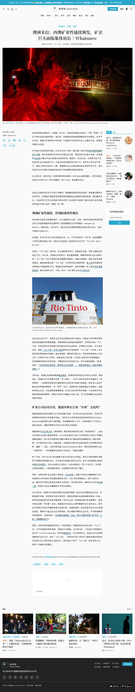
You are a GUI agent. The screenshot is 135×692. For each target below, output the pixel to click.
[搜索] (130, 9)
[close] (132, 2)
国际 (75, 26)
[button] (48, 15)
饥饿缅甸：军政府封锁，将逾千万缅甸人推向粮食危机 (50, 642)
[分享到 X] (9, 140)
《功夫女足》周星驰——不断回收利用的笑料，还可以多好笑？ (114, 159)
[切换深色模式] (126, 9)
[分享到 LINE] (24, 140)
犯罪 (69, 26)
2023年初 (69, 474)
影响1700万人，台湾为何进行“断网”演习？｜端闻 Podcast (114, 195)
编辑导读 (72, 637)
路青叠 (71, 647)
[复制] (4, 140)
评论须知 (39, 591)
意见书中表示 (40, 464)
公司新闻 (115, 667)
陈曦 (103, 650)
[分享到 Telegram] (19, 140)
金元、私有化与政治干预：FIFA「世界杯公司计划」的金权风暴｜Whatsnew (116, 643)
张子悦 (108, 148)
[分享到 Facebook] (14, 140)
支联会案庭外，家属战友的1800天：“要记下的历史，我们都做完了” (114, 177)
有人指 (89, 262)
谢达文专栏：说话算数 (11, 637)
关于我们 (97, 663)
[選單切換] (51, 15)
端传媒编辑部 (48, 557)
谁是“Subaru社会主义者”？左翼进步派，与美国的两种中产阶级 (17, 643)
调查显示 (67, 533)
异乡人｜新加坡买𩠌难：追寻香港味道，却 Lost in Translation (113, 142)
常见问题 (97, 667)
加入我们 (115, 663)
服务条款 (38, 685)
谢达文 (5, 650)
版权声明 (106, 667)
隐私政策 (30, 685)
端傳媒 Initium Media (16, 685)
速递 (61, 564)
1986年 (37, 158)
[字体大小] (8, 9)
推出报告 (62, 375)
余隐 (107, 184)
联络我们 (106, 663)
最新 (109, 132)
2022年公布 (47, 431)
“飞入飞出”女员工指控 (52, 349)
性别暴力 (61, 26)
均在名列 (85, 270)
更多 (114, 132)
